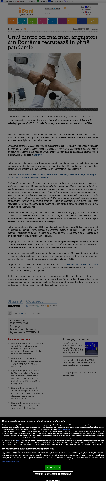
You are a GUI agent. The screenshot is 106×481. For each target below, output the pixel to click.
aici (18, 440)
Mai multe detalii (64, 429)
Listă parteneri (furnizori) (11, 461)
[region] (53, 449)
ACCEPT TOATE (53, 467)
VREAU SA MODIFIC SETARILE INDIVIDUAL (53, 474)
